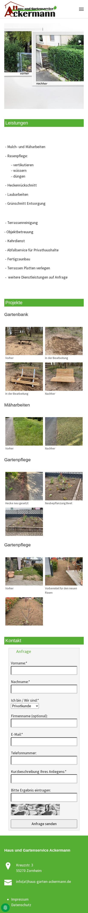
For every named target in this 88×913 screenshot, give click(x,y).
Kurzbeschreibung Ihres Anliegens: (38, 771)
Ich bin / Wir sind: (25, 700)
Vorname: (19, 663)
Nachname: (20, 681)
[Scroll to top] (78, 903)
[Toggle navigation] (81, 9)
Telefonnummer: (24, 753)
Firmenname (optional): (29, 716)
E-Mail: (17, 734)
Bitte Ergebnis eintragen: (31, 790)
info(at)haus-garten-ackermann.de (43, 881)
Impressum (20, 899)
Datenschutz (21, 905)
